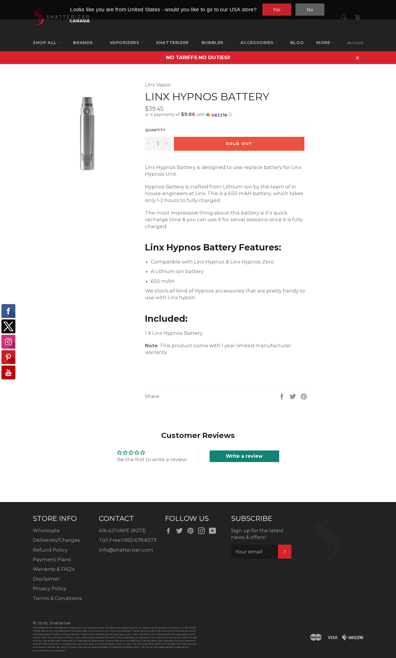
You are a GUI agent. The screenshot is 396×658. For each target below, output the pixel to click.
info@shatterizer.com (126, 550)
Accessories (257, 42)
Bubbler (213, 42)
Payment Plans (52, 559)
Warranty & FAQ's (54, 569)
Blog (297, 42)
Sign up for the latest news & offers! (257, 534)
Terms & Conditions (57, 598)
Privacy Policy (49, 588)
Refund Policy (50, 550)
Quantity (155, 130)
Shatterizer (172, 42)
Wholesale (46, 530)
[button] (226, 114)
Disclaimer (46, 579)
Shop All (45, 42)
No (310, 9)
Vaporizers (125, 42)
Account (355, 42)
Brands (83, 42)
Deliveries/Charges (56, 540)
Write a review (244, 456)
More (323, 42)
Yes (277, 9)
